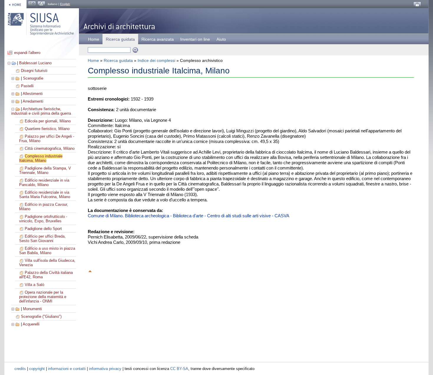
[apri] (13, 78)
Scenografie (33, 78)
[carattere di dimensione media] (32, 4)
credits (20, 368)
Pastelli (27, 86)
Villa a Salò (34, 284)
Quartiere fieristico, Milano (47, 128)
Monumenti (32, 309)
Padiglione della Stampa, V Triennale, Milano (45, 170)
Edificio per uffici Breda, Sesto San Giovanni (42, 238)
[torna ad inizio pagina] (90, 270)
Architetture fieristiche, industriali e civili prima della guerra (41, 111)
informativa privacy (105, 368)
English (65, 4)
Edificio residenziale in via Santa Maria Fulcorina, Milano (44, 194)
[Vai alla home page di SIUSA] (15, 4)
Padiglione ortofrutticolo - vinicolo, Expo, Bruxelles (43, 218)
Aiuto (221, 39)
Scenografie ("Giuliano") (41, 316)
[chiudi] (13, 109)
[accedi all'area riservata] (417, 4)
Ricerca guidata (118, 60)
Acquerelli (31, 324)
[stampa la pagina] (41, 4)
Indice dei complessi (156, 60)
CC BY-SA (179, 368)
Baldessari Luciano (35, 63)
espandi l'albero (27, 52)
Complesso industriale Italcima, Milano (40, 158)
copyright (37, 368)
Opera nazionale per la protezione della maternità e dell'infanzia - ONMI (42, 296)
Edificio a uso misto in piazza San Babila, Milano (47, 250)
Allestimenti (33, 93)
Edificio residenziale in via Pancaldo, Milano (44, 182)
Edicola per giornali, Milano (48, 121)
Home (93, 39)
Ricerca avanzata (157, 39)
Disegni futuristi (34, 70)
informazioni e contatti (67, 368)
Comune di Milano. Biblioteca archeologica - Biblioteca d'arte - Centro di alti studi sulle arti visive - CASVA (188, 215)
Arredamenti (33, 101)
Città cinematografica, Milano (50, 148)
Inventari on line (195, 39)
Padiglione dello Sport (43, 228)
